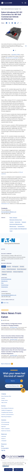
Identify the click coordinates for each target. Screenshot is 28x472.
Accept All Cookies (18, 469)
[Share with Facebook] (12, 23)
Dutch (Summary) (21, 269)
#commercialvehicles (6, 279)
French (3, 269)
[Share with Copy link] (18, 23)
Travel (11, 231)
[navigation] (25, 3)
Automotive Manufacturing (16, 224)
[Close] (25, 463)
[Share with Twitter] (9, 23)
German (22, 266)
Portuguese (15, 266)
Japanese (4, 274)
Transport (23, 222)
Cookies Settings (8, 469)
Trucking (12, 222)
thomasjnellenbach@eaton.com (8, 211)
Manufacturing (13, 226)
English (3, 266)
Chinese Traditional (7, 271)
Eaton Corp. (6, 302)
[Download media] (26, 46)
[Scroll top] (23, 390)
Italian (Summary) (11, 269)
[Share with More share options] (21, 23)
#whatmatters (4, 287)
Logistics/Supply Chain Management (18, 228)
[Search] (22, 2)
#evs (2, 283)
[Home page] (6, 3)
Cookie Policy (5, 466)
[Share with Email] (15, 23)
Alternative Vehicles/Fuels (16, 219)
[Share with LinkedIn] (6, 23)
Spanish (9, 266)
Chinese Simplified (18, 271)
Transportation (20, 226)
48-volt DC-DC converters (12, 57)
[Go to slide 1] (13, 50)
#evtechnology (4, 285)
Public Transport (13, 217)
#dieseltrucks (4, 281)
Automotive (17, 222)
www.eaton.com (5, 203)
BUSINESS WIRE (16, 54)
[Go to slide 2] (15, 50)
